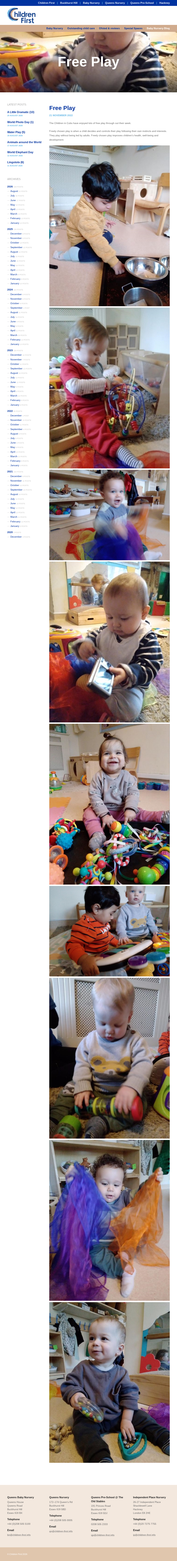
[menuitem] (55, 28)
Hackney (164, 2)
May (17, 204)
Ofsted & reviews (109, 28)
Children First (46, 2)
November (20, 238)
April (17, 209)
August (18, 191)
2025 (15, 229)
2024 (15, 289)
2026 (15, 186)
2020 (14, 532)
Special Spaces (133, 28)
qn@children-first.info (61, 1531)
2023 (15, 350)
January (19, 222)
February (20, 218)
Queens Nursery (115, 2)
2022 (14, 411)
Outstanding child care (81, 28)
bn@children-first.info (19, 1535)
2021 (15, 471)
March (18, 213)
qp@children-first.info (102, 1535)
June (17, 200)
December (20, 233)
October (19, 242)
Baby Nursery (91, 2)
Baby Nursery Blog (158, 28)
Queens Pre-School (142, 2)
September (21, 247)
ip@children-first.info (144, 1535)
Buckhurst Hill (68, 2)
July (17, 195)
